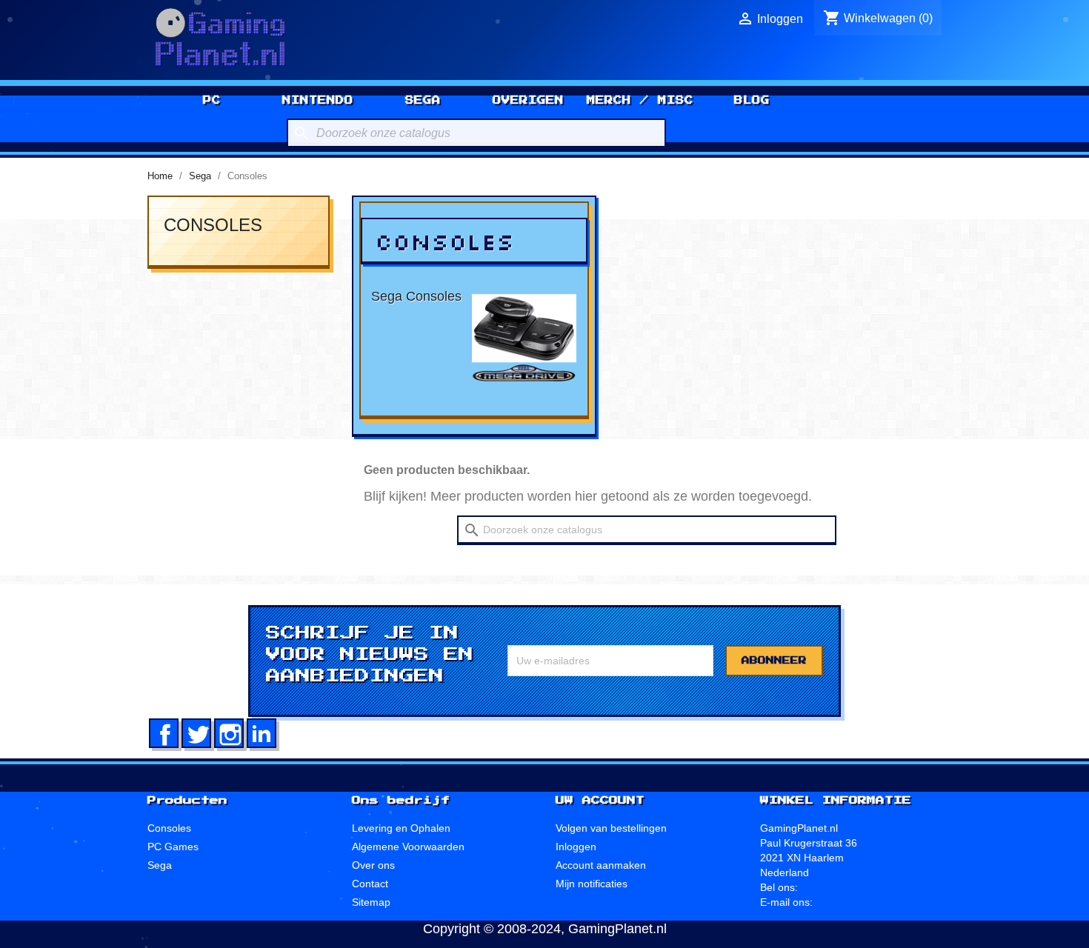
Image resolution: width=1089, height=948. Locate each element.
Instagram (229, 733)
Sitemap (371, 902)
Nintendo (317, 100)
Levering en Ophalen (401, 828)
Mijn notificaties (591, 883)
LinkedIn (261, 733)
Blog (752, 100)
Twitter (196, 733)
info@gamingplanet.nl (867, 902)
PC (212, 100)
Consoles (213, 225)
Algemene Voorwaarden (408, 846)
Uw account (600, 800)
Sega (423, 100)
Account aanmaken (601, 865)
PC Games (173, 846)
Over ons (373, 865)
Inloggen (576, 846)
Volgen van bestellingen (611, 828)
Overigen (528, 100)
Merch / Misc (640, 100)
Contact (370, 883)
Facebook (163, 733)
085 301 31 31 (835, 887)
